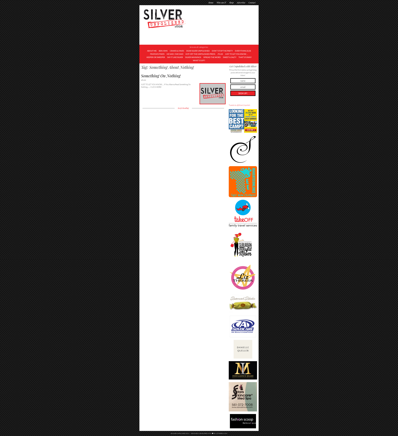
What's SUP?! (199, 60)
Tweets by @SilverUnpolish (239, 105)
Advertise (241, 2)
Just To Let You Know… (236, 54)
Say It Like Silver (175, 57)
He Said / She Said (175, 54)
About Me (152, 51)
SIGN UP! (242, 93)
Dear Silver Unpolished (198, 51)
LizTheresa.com (221, 433)
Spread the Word (212, 57)
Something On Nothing (161, 75)
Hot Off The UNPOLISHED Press (200, 54)
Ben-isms (163, 51)
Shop (231, 2)
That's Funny (245, 57)
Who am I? (221, 2)
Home (211, 2)
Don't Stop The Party (222, 51)
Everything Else (243, 51)
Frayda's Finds (157, 54)
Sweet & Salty (229, 57)
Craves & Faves (177, 51)
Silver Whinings (193, 57)
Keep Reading (183, 108)
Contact (251, 2)
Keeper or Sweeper (156, 57)
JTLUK (220, 54)
